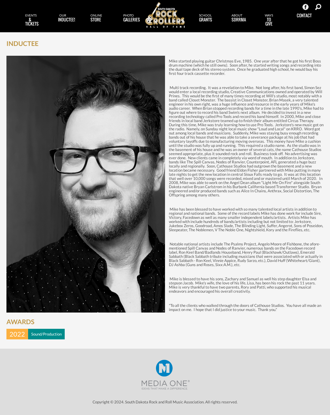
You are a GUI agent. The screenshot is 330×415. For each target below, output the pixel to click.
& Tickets (32, 20)
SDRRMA (239, 18)
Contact (304, 15)
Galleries (131, 18)
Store (96, 18)
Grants (205, 18)
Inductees (66, 18)
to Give (269, 20)
